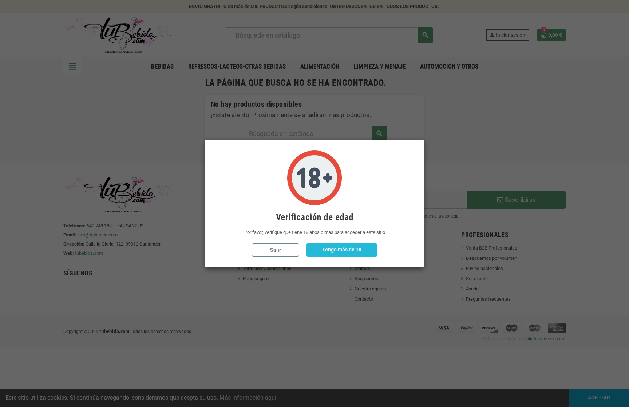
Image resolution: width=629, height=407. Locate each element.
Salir (275, 250)
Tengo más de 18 (341, 250)
